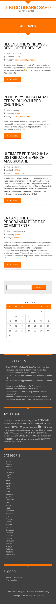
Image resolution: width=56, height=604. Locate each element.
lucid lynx (7, 430)
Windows (31, 60)
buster (10, 424)
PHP (7, 516)
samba (12, 436)
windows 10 (8, 441)
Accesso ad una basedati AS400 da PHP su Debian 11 (28, 396)
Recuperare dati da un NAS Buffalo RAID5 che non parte (28, 399)
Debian (8, 469)
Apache (9, 464)
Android (9, 461)
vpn (36, 439)
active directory (24, 420)
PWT (24, 591)
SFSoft (17, 57)
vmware (30, 439)
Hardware (10, 472)
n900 (11, 433)
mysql (6, 433)
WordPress (10, 554)
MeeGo (9, 497)
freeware (40, 423)
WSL (7, 557)
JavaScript (10, 483)
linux (42, 427)
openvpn (16, 433)
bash (6, 423)
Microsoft (23, 60)
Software (9, 532)
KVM (8, 486)
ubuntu (10, 438)
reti (45, 432)
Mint (7, 502)
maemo (14, 430)
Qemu (8, 521)
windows (44, 439)
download (25, 423)
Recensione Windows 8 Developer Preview (26, 45)
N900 (8, 508)
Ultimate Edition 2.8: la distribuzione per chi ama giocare (26, 157)
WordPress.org (43, 591)
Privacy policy (11, 580)
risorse (6, 435)
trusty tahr (47, 436)
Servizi (8, 527)
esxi (32, 424)
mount (49, 430)
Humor (16, 60)
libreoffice (34, 428)
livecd (49, 427)
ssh (41, 436)
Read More (12, 79)
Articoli (16, 116)
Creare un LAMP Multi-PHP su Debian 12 (22, 372)
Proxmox (9, 519)
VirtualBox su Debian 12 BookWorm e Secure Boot (26, 370)
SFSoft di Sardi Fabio (14, 577)
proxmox (30, 432)
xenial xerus (17, 441)
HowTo (8, 475)
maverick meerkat (23, 430)
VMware (9, 543)
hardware (7, 428)
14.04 (15, 421)
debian (17, 423)
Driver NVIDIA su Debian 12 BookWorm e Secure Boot (27, 367)
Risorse (9, 524)
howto (16, 426)
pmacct (22, 433)
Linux (28, 116)
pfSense (9, 513)
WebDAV (9, 549)
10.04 (6, 420)
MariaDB (9, 494)
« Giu (8, 341)
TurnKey (9, 535)
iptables (26, 427)
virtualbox (21, 439)
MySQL (9, 505)
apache (34, 420)
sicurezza (21, 435)
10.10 (10, 421)
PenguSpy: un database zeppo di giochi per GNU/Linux (26, 100)
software (33, 435)
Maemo (9, 491)
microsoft (36, 430)
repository (40, 433)
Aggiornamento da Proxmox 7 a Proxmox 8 (23, 386)
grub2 (49, 423)
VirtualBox (10, 540)
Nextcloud (10, 510)
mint (43, 430)
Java (8, 480)
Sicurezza (10, 530)
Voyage (9, 546)
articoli (43, 420)
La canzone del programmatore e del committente (25, 221)
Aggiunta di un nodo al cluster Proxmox (22, 388)
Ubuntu (9, 538)
